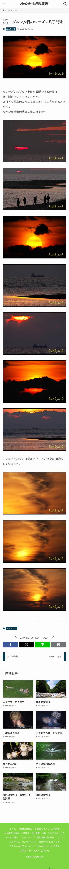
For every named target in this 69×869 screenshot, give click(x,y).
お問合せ (45, 850)
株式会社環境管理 (34, 4)
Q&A (36, 850)
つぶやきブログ (29, 842)
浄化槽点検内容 (11, 833)
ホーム (12, 829)
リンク (60, 837)
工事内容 (55, 829)
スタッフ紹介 (11, 837)
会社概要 (35, 833)
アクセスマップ (27, 837)
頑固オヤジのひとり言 (49, 842)
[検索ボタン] (65, 4)
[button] (10, 644)
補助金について (41, 829)
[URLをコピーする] (58, 644)
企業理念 (25, 833)
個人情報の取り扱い (46, 837)
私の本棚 (41, 846)
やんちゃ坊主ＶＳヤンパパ (21, 846)
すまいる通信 (53, 846)
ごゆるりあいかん (56, 833)
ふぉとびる (10, 29)
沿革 (44, 833)
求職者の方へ (26, 850)
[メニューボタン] (4, 4)
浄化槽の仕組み (25, 829)
